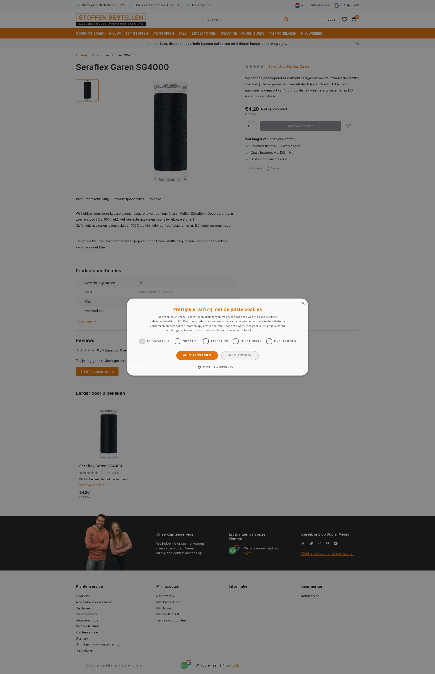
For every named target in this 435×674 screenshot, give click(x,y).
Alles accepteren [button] (197, 355)
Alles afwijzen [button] (240, 355)
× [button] (303, 303)
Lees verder (262, 330)
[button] (217, 367)
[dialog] (217, 337)
